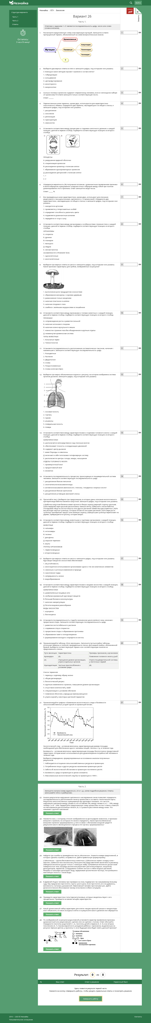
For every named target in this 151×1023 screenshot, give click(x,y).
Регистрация (120, 60)
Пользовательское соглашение (21, 1019)
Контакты (138, 1016)
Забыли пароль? (120, 58)
